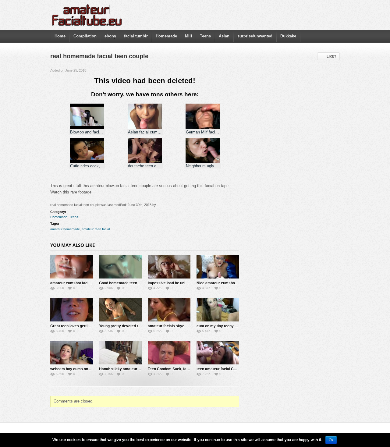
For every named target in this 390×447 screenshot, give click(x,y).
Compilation (85, 36)
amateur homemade (65, 229)
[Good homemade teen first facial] (120, 266)
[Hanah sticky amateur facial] (120, 352)
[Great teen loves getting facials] (71, 309)
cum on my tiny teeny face (219, 326)
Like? (331, 56)
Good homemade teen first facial (127, 283)
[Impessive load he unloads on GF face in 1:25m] (169, 266)
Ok (331, 440)
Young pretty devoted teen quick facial (132, 326)
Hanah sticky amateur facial (123, 369)
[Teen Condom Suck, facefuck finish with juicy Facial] (169, 352)
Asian (224, 36)
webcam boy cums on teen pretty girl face (86, 369)
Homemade (166, 36)
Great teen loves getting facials (77, 326)
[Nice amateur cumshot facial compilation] (218, 266)
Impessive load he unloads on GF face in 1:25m (188, 283)
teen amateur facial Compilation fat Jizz (231, 369)
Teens (205, 36)
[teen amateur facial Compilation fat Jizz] (218, 352)
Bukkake (288, 36)
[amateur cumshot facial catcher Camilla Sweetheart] (71, 266)
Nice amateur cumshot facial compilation (232, 283)
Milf (188, 36)
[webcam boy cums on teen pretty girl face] (71, 352)
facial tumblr (136, 36)
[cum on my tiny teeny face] (218, 309)
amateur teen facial (96, 229)
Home (60, 36)
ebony (110, 36)
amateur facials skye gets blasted (177, 326)
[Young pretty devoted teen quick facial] (120, 309)
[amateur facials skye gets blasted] (169, 309)
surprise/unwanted (254, 36)
